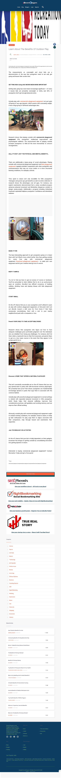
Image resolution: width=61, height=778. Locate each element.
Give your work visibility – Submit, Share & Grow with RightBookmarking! (30, 501)
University (11, 607)
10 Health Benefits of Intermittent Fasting (18, 682)
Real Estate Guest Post (37, 758)
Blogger (10, 647)
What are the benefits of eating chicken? (18, 712)
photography (12, 563)
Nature (11, 556)
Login (32, 7)
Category (11, 45)
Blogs (7, 744)
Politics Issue (12, 566)
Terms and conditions (44, 728)
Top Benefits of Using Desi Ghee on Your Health (19, 667)
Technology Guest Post (19, 758)
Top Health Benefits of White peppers (17, 697)
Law (10, 603)
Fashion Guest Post (47, 758)
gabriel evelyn (11, 632)
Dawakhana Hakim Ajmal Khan (15, 670)
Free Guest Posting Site (28, 760)
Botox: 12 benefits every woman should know (18, 645)
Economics (12, 613)
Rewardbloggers (26, 770)
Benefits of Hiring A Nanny (14, 660)
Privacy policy (42, 731)
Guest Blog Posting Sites (39, 760)
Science (11, 617)
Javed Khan (10, 640)
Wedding (11, 593)
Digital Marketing (13, 590)
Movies (11, 569)
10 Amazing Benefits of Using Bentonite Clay (18, 637)
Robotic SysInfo (32, 771)
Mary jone (16, 54)
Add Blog (8, 749)
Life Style (11, 552)
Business (11, 580)
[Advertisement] (30, 205)
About (24, 728)
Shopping (11, 610)
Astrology (11, 573)
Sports (11, 549)
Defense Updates (13, 576)
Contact (24, 731)
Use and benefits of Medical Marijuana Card (18, 690)
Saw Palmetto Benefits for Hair (15, 630)
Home (18, 7)
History (11, 546)
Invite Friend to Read (30, 473)
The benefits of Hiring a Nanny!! (15, 652)
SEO (10, 586)
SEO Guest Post (28, 758)
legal (41, 733)
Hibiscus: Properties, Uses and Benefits (17, 705)
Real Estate (12, 596)
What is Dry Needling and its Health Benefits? (19, 675)
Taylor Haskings (12, 677)
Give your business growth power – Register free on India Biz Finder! (30, 511)
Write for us (25, 735)
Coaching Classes (13, 583)
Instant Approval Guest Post (17, 760)
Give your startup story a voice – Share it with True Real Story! (30, 532)
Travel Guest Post (9, 758)
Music (10, 600)
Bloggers (27, 7)
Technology (12, 559)
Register (37, 7)
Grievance (25, 733)
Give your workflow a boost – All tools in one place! (30, 486)
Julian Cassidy (11, 700)
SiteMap (24, 749)
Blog (23, 7)
